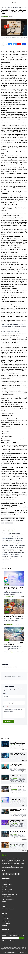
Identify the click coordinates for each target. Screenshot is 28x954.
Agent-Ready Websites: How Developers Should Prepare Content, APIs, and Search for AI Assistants (18, 754)
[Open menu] (2, 2)
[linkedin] (3, 563)
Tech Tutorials (5, 882)
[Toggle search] (25, 2)
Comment (5, 706)
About (3, 916)
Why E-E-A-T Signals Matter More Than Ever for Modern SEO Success (13, 615)
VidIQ (2, 522)
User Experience (8, 518)
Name (4, 693)
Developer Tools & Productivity (9, 894)
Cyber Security (5, 891)
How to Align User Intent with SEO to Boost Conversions (13, 643)
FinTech (4, 901)
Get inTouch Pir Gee (7, 919)
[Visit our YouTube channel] (12, 874)
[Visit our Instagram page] (6, 874)
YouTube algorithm (19, 520)
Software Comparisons (7, 909)
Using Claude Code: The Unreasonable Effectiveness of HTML (17, 777)
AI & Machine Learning (7, 889)
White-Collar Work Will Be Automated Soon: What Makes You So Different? (17, 765)
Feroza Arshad (14, 744)
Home (2, 7)
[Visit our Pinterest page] (15, 874)
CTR (17, 518)
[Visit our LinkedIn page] (18, 874)
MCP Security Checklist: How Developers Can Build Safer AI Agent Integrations (18, 743)
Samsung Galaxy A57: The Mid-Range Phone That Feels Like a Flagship (17, 844)
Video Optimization (8, 522)
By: (9, 596)
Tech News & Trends (7, 884)
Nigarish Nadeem (14, 800)
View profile (11, 530)
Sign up (21, 938)
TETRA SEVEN (15, 952)
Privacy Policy (5, 921)
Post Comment (8, 721)
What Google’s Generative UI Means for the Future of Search (13, 587)
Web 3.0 (4, 906)
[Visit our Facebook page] (3, 874)
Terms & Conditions (6, 923)
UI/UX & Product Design (8, 899)
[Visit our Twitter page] (9, 874)
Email (4, 700)
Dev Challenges (6, 887)
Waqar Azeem (5, 16)
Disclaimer (4, 925)
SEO (5, 7)
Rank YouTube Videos (10, 520)
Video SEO (3, 520)
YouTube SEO (22, 518)
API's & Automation (6, 896)
